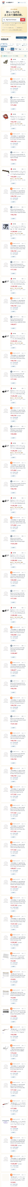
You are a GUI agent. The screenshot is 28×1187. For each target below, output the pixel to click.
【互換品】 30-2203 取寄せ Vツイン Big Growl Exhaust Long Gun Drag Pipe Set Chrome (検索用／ (17, 1049)
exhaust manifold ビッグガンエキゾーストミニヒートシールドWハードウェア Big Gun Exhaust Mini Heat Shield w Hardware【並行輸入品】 (18, 173)
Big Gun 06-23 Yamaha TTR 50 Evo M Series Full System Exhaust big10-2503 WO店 (18, 485)
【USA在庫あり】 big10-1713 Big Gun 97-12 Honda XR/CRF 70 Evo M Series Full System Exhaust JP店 (17, 701)
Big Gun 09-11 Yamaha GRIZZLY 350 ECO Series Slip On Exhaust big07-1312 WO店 (17, 101)
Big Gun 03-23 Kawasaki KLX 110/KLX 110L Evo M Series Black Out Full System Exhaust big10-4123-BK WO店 (17, 266)
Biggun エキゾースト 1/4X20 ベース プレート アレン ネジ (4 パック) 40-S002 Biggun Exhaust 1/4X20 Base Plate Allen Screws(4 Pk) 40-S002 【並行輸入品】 (18, 63)
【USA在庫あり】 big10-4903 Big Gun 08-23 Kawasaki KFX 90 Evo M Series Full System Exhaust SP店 (17, 302)
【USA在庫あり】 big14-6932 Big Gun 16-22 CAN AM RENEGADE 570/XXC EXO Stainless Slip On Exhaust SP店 (17, 1141)
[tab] (4, 45)
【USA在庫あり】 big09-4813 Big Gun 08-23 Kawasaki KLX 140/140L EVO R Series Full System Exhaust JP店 (18, 666)
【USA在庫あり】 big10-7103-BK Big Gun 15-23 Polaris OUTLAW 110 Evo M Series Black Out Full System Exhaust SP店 (17, 846)
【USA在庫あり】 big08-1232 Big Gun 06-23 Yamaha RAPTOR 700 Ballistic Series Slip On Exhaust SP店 (18, 631)
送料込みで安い (16, 49)
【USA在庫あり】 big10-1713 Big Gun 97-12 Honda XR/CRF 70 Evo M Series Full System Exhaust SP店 (17, 772)
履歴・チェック (21, 2)
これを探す (13, 73)
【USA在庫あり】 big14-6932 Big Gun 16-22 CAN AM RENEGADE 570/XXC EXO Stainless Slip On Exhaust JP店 (17, 883)
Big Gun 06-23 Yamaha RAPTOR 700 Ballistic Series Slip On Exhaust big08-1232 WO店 (17, 430)
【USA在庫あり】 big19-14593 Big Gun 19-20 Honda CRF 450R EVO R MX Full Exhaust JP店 (17, 938)
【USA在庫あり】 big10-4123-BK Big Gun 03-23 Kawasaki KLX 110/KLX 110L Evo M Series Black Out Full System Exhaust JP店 (17, 828)
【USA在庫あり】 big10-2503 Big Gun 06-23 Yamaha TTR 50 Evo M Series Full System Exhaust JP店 (17, 83)
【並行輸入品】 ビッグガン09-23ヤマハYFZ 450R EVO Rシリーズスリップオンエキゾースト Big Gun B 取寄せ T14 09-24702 (18, 1105)
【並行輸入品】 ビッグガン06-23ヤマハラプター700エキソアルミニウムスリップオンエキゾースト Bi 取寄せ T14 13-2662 (18, 1123)
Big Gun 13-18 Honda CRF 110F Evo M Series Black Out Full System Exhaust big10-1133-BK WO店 (17, 375)
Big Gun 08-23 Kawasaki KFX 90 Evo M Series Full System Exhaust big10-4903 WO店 (18, 685)
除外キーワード (5, 29)
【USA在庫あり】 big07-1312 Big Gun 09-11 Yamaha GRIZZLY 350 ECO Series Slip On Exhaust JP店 (17, 466)
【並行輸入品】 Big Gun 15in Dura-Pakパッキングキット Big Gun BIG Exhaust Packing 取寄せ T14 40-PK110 (18, 1012)
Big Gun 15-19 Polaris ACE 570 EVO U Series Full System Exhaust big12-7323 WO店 (18, 720)
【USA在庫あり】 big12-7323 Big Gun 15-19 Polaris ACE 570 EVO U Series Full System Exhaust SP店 (18, 920)
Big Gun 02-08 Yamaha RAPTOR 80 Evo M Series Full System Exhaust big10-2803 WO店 (17, 755)
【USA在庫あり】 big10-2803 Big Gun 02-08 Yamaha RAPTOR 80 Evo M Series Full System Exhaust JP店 (18, 138)
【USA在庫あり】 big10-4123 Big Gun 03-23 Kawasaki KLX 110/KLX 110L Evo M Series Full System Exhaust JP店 (17, 412)
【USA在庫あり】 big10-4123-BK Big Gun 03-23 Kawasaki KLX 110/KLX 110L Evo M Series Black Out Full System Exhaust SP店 (17, 1086)
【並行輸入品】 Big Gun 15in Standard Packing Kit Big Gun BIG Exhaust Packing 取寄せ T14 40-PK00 (17, 994)
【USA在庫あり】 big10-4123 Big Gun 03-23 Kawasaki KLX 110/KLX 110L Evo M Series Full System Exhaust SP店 (17, 737)
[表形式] (5, 49)
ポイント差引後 (20, 49)
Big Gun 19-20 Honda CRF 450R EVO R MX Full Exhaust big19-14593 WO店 (17, 649)
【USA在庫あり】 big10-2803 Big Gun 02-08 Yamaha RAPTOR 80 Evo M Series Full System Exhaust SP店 (18, 357)
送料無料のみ (19, 27)
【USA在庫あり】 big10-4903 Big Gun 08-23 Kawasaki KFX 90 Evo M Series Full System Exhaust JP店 (17, 192)
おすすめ (12, 49)
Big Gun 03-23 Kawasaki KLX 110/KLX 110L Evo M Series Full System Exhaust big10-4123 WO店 (18, 211)
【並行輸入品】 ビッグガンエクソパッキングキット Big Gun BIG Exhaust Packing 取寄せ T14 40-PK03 (17, 957)
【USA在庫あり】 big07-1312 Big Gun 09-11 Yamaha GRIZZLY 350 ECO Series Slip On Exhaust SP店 (18, 521)
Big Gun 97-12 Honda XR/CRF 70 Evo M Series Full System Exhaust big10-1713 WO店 (18, 156)
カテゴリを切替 (21, 37)
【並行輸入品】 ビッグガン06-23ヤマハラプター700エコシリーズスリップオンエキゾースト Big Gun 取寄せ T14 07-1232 (18, 1031)
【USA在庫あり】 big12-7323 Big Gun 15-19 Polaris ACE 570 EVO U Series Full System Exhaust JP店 (18, 901)
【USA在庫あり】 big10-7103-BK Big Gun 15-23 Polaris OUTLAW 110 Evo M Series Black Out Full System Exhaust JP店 (17, 809)
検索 (23, 19)
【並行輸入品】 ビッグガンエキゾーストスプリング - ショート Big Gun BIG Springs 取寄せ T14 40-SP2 (17, 1178)
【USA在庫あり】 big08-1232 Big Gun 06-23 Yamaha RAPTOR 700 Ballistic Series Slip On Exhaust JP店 (18, 576)
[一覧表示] (2, 49)
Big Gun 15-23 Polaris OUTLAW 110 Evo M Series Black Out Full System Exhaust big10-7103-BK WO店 (17, 595)
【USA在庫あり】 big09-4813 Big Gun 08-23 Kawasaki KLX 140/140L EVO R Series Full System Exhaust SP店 (18, 865)
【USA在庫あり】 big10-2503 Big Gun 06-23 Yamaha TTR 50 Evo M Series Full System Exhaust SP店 (17, 247)
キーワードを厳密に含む (9, 27)
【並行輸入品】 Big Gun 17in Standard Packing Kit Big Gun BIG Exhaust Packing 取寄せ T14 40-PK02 (17, 975)
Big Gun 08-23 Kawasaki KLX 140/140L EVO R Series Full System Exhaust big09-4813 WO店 (18, 320)
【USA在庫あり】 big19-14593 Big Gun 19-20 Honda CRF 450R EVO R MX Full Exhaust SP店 (17, 1160)
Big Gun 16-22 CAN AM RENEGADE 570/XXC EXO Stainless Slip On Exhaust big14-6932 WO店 (17, 540)
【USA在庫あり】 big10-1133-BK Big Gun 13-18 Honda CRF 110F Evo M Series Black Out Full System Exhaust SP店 (17, 1068)
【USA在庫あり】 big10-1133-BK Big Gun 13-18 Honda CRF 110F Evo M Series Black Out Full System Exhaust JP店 (17, 791)
